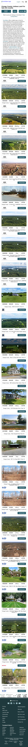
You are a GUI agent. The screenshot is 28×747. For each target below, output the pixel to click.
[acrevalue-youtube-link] (19, 703)
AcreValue (5, 20)
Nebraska (12, 731)
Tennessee (21, 732)
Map (23, 1)
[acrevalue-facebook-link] (11, 703)
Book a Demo (21, 711)
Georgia (4, 730)
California (4, 727)
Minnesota (12, 730)
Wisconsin (21, 734)
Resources (4, 716)
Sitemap (20, 709)
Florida (3, 728)
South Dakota (22, 731)
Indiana (3, 733)
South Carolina (22, 729)
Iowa (3, 734)
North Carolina (13, 733)
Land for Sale (5, 712)
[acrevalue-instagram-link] (16, 703)
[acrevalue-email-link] (8, 703)
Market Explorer (21, 706)
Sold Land (4, 710)
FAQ (3, 720)
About (3, 718)
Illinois (3, 731)
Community (5, 714)
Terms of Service (6, 742)
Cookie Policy (15, 742)
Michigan (12, 728)
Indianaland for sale (14, 47)
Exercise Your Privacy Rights (21, 743)
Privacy (10, 741)
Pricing (4, 706)
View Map (21, 11)
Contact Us (20, 722)
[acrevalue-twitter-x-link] (14, 703)
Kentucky (12, 727)
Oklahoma (21, 727)
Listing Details (22, 81)
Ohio (11, 734)
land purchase (13, 46)
